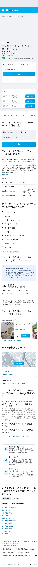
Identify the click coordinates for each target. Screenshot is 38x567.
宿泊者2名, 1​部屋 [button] (9, 69)
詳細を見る (26, 336)
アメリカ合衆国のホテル (9, 521)
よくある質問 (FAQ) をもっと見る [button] (19, 436)
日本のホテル (6, 515)
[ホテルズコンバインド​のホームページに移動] (12, 10)
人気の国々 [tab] (6, 498)
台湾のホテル (6, 510)
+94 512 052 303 (7, 56)
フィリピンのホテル (8, 526)
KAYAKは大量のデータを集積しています (16, 552)
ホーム (3, 564)
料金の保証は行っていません (13, 543)
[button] (3, 10)
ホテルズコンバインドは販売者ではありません (18, 549)
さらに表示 (5, 174)
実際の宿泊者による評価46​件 (23, 58)
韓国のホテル (6, 518)
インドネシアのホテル (8, 513)
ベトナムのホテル (7, 528)
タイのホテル (6, 534)
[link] (12, 340)
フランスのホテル (7, 523)
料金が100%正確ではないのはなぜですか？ (17, 556)
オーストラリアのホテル (9, 508)
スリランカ (9, 564)
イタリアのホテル (7, 531)
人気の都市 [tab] (15, 498)
